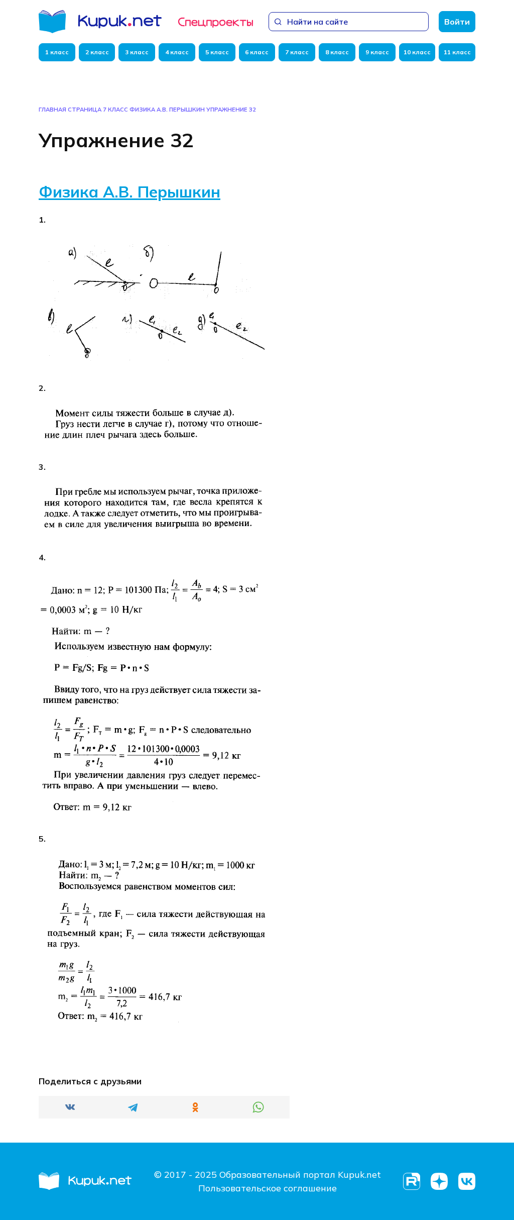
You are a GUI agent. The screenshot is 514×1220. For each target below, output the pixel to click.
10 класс (417, 52)
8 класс (337, 52)
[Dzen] (439, 1181)
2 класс (97, 52)
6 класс (257, 52)
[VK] (466, 1181)
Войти (457, 22)
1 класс (57, 52)
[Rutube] (411, 1181)
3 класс (137, 52)
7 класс (297, 52)
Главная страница (70, 109)
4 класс (177, 52)
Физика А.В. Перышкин (167, 109)
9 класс (377, 52)
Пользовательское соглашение (267, 1188)
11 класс (457, 52)
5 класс (217, 52)
